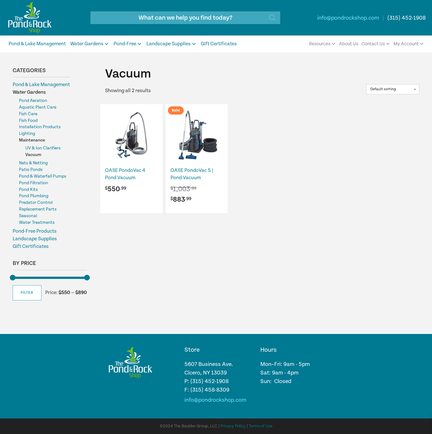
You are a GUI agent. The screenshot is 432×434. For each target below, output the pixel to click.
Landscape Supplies (168, 44)
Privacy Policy (233, 426)
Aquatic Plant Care (37, 107)
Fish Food (28, 120)
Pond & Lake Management (37, 44)
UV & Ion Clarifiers (43, 148)
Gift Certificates (219, 44)
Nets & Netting (33, 163)
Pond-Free (125, 44)
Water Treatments (37, 222)
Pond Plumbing (33, 195)
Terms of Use (261, 426)
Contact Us (373, 44)
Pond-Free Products (35, 231)
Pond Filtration (33, 183)
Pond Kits (28, 189)
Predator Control (35, 202)
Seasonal (28, 215)
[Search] (272, 17)
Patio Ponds (31, 169)
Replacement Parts (38, 209)
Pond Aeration (33, 100)
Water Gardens (86, 44)
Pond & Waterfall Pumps (42, 176)
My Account (406, 44)
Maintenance (32, 140)
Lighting (27, 133)
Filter (27, 293)
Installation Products (40, 126)
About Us (348, 44)
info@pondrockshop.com (348, 18)
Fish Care (28, 113)
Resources (319, 44)
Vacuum (33, 154)
